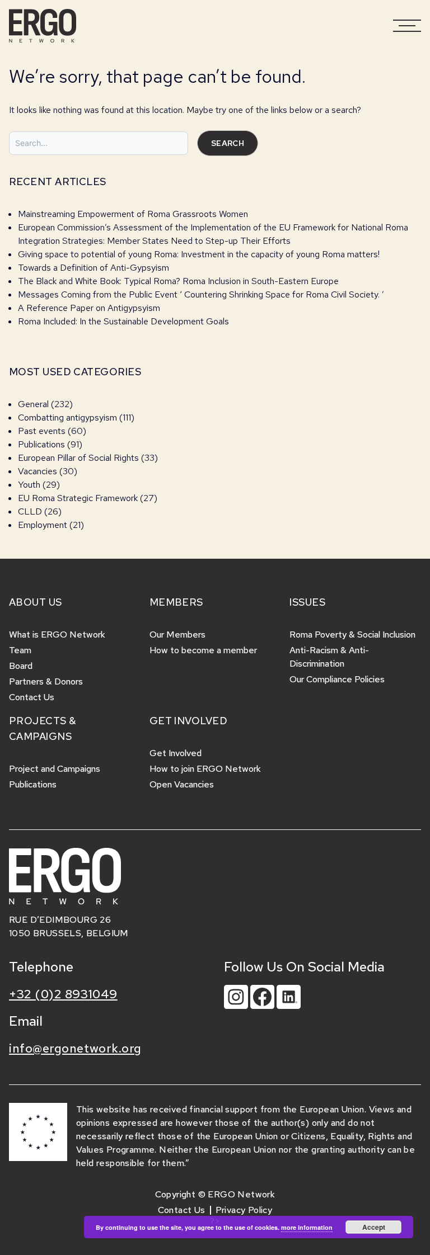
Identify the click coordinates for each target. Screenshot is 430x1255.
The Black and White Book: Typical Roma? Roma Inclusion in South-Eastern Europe (178, 281)
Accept (373, 1227)
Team (20, 650)
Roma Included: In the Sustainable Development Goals (123, 321)
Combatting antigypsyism (67, 417)
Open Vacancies (181, 784)
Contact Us (31, 697)
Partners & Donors (46, 681)
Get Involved (175, 753)
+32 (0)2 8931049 (63, 994)
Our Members (177, 634)
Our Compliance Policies (337, 679)
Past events (42, 431)
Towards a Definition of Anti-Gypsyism (93, 267)
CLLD (30, 511)
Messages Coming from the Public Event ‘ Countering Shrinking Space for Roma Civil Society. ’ (201, 294)
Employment (42, 525)
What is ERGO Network (57, 634)
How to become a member (203, 650)
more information (307, 1227)
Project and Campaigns (54, 769)
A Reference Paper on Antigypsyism (89, 308)
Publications (41, 444)
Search (227, 143)
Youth (29, 484)
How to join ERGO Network (205, 769)
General (33, 404)
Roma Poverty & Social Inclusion (352, 634)
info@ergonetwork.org (75, 1048)
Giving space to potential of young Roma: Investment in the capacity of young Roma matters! (199, 254)
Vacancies (37, 471)
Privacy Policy (244, 1210)
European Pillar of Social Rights (78, 458)
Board (20, 666)
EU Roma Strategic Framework (78, 498)
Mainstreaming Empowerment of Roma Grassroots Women (133, 214)
